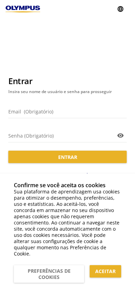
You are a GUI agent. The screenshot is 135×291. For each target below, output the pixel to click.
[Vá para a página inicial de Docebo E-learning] (23, 9)
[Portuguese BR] (120, 9)
